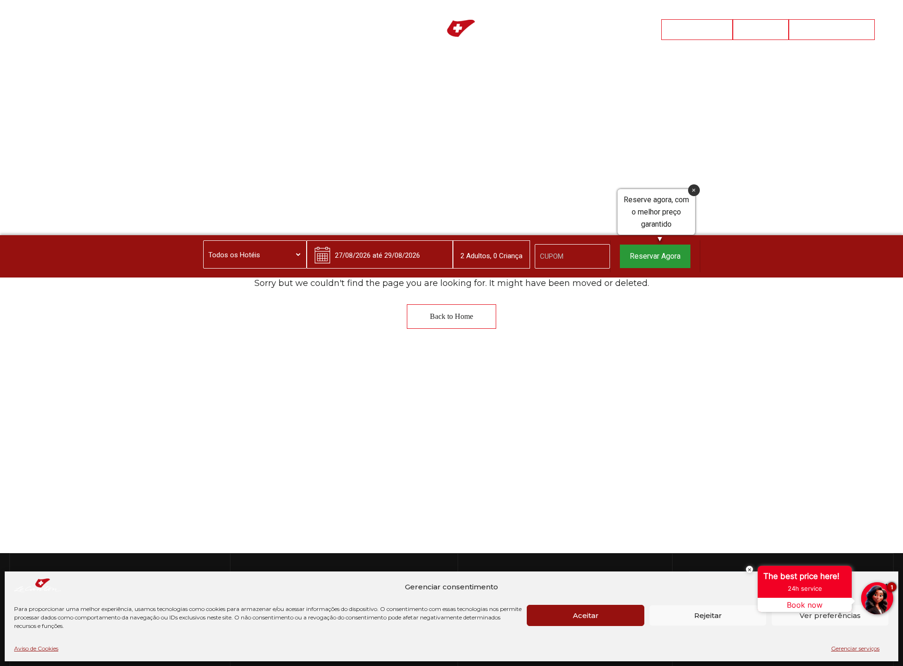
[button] (697, 29)
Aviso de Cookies (36, 648)
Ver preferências (830, 615)
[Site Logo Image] (451, 33)
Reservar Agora (655, 256)
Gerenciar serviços (855, 648)
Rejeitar (708, 615)
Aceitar (586, 615)
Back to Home (451, 316)
